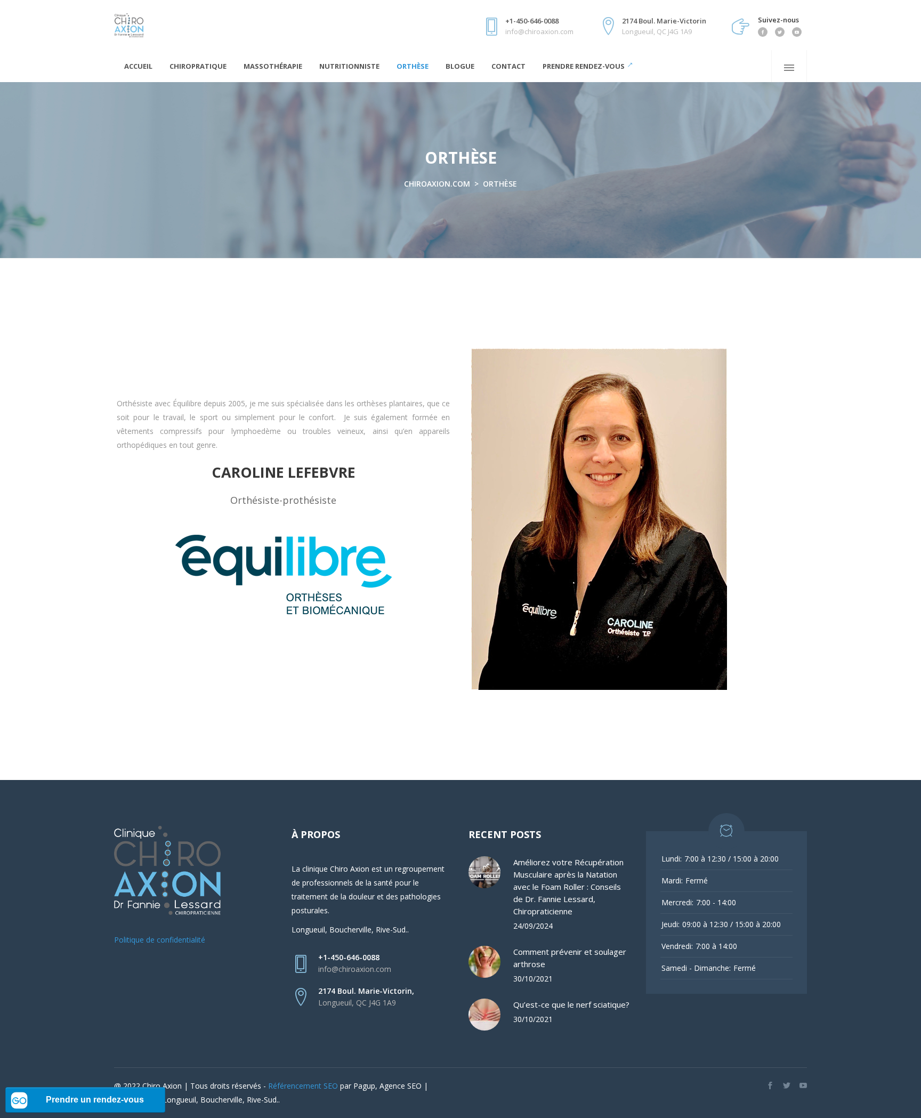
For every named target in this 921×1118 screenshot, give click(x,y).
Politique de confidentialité (159, 940)
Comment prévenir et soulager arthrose (569, 957)
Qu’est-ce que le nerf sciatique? (571, 1004)
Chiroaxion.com (437, 184)
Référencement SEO (303, 1086)
